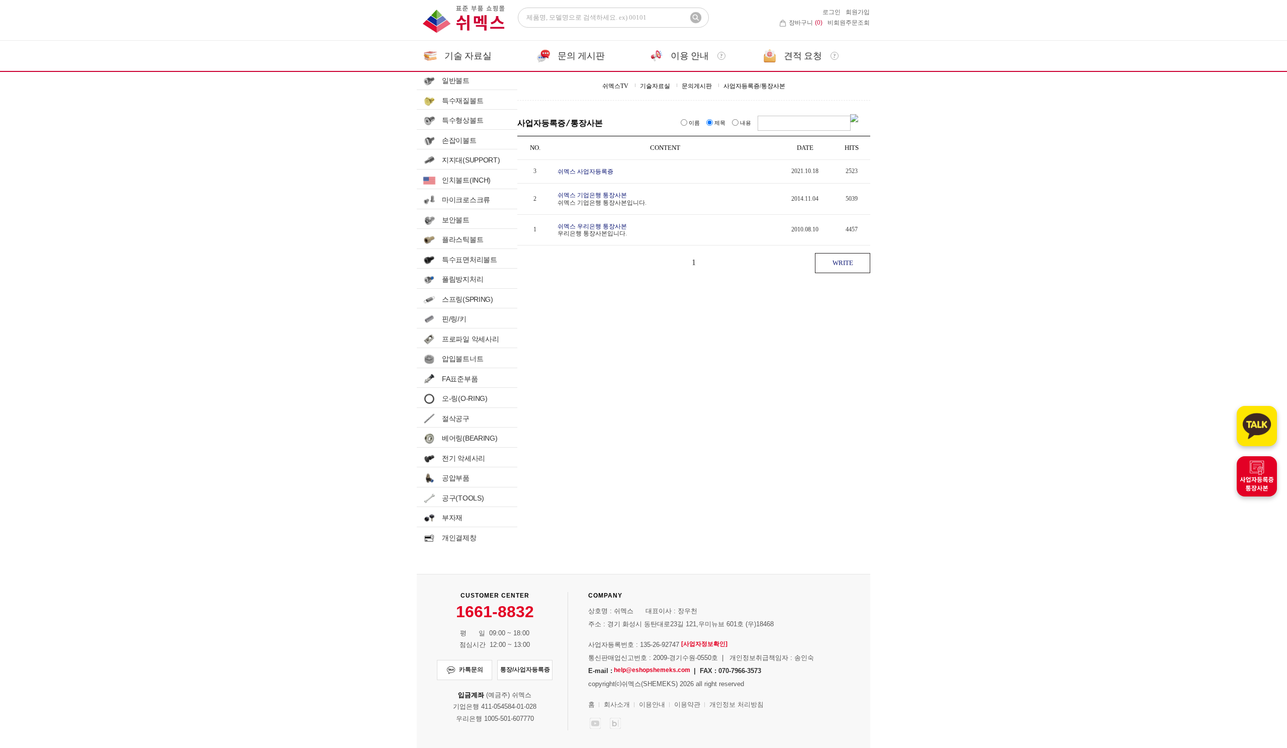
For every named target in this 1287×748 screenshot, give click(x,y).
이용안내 (652, 704)
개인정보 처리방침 (736, 704)
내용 (746, 123)
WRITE (843, 263)
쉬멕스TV (615, 86)
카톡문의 (471, 669)
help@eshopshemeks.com (652, 670)
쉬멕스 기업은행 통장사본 (592, 195)
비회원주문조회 (849, 22)
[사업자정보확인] (704, 643)
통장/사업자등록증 (525, 669)
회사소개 (617, 704)
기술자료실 (655, 86)
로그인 (831, 12)
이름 (694, 123)
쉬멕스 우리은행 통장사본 (592, 225)
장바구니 (805, 22)
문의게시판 (697, 86)
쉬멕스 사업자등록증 (585, 171)
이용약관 (687, 704)
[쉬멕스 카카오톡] (1257, 426)
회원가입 (858, 12)
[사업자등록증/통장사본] (1257, 476)
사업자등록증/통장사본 (754, 86)
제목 (720, 123)
